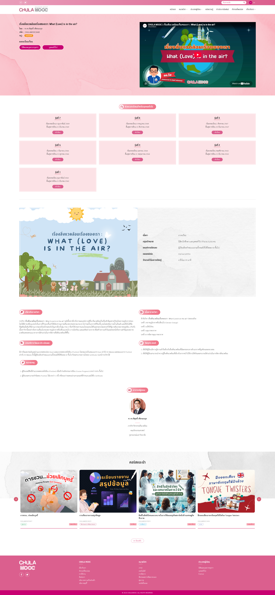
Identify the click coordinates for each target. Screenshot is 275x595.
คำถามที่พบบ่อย (237, 9)
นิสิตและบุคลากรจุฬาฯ (30, 47)
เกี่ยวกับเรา (250, 9)
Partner (201, 574)
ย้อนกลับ (138, 541)
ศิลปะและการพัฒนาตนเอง (148, 577)
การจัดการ (142, 574)
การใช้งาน (82, 574)
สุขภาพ (141, 580)
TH (250, 2)
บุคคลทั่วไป (53, 47)
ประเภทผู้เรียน (196, 9)
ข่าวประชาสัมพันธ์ (222, 9)
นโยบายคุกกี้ (83, 583)
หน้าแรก (173, 9)
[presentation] (16, 499)
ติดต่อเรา (82, 577)
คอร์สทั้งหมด (143, 583)
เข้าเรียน (57, 132)
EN (254, 2)
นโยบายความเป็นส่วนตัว (87, 580)
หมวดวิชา (182, 9)
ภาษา (141, 568)
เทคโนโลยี (142, 571)
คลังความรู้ (209, 9)
